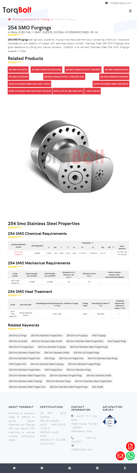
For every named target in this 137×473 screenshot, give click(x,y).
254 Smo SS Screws (18, 76)
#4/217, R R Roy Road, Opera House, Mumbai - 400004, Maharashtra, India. (84, 423)
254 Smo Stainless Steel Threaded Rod (64, 76)
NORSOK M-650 (49, 432)
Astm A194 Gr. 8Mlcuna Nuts (68, 91)
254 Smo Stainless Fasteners (46, 69)
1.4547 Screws (92, 91)
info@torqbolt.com (120, 3)
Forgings (45, 19)
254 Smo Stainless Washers (114, 76)
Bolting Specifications (24, 19)
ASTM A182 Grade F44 (18, 253)
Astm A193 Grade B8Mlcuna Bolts (111, 83)
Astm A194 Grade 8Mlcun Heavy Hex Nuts (30, 91)
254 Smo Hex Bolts (18, 69)
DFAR (43, 436)
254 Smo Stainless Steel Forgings (83, 69)
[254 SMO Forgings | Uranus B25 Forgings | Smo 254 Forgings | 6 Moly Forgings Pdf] (130, 446)
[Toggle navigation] (130, 11)
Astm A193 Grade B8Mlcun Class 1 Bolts (29, 83)
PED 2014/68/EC (50, 420)
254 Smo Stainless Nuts (116, 69)
